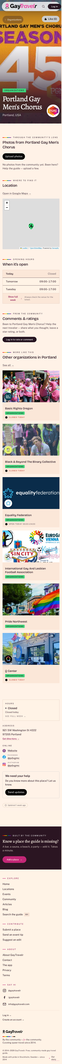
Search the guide (15, 914)
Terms (6, 975)
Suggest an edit (12, 939)
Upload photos (13, 156)
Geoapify (55, 248)
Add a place (14, 859)
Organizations (14, 19)
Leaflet (24, 248)
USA (18, 115)
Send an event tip (13, 934)
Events (6, 894)
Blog (5, 909)
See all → (8, 365)
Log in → (7, 1015)
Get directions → (11, 738)
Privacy (7, 970)
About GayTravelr (13, 954)
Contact (7, 960)
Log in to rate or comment (19, 339)
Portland (8, 115)
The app (7, 965)
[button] (31, 226)
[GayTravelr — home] (13, 1032)
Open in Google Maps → (17, 193)
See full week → (15, 716)
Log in (54, 6)
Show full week (15, 298)
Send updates (16, 792)
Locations (8, 889)
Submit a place (12, 929)
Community (9, 899)
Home (6, 884)
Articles (7, 904)
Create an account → (13, 1019)
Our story (53, 1058)
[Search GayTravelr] (43, 6)
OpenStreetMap (36, 248)
